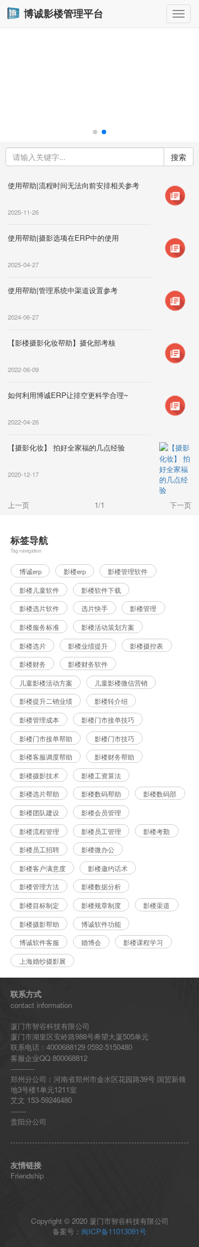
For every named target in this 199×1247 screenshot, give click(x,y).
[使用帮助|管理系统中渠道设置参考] (175, 299)
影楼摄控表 (146, 645)
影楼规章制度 (101, 905)
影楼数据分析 (101, 886)
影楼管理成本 (39, 719)
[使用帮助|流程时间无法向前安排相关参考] (175, 194)
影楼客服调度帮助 (45, 756)
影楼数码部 (159, 793)
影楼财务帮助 (114, 756)
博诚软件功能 (101, 924)
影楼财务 (32, 664)
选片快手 (94, 608)
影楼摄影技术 (39, 775)
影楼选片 (32, 645)
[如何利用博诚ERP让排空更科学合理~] (175, 405)
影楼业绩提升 (88, 645)
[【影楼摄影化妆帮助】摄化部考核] (175, 352)
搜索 (178, 156)
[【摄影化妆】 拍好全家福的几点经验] (175, 468)
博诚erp (30, 571)
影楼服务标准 (39, 627)
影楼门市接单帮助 (45, 738)
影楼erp (75, 571)
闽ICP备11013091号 (113, 1231)
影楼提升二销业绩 (45, 701)
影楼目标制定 (39, 905)
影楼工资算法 (101, 775)
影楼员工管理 (101, 831)
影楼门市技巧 (114, 738)
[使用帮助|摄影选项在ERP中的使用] (175, 247)
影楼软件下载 (101, 590)
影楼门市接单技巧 (107, 719)
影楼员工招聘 (39, 849)
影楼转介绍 (111, 701)
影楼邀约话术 (108, 868)
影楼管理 (143, 608)
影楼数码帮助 (101, 793)
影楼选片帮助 (39, 793)
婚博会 (91, 942)
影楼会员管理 (101, 812)
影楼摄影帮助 (39, 924)
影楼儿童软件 (39, 590)
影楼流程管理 (39, 831)
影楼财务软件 (88, 664)
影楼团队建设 (39, 812)
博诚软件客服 (39, 942)
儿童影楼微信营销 (121, 682)
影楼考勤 (156, 831)
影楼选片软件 (39, 608)
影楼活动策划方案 (107, 627)
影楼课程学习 (143, 942)
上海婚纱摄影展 (42, 961)
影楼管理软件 (128, 571)
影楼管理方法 (39, 886)
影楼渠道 (156, 905)
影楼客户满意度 (42, 868)
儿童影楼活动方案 (45, 682)
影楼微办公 (97, 849)
